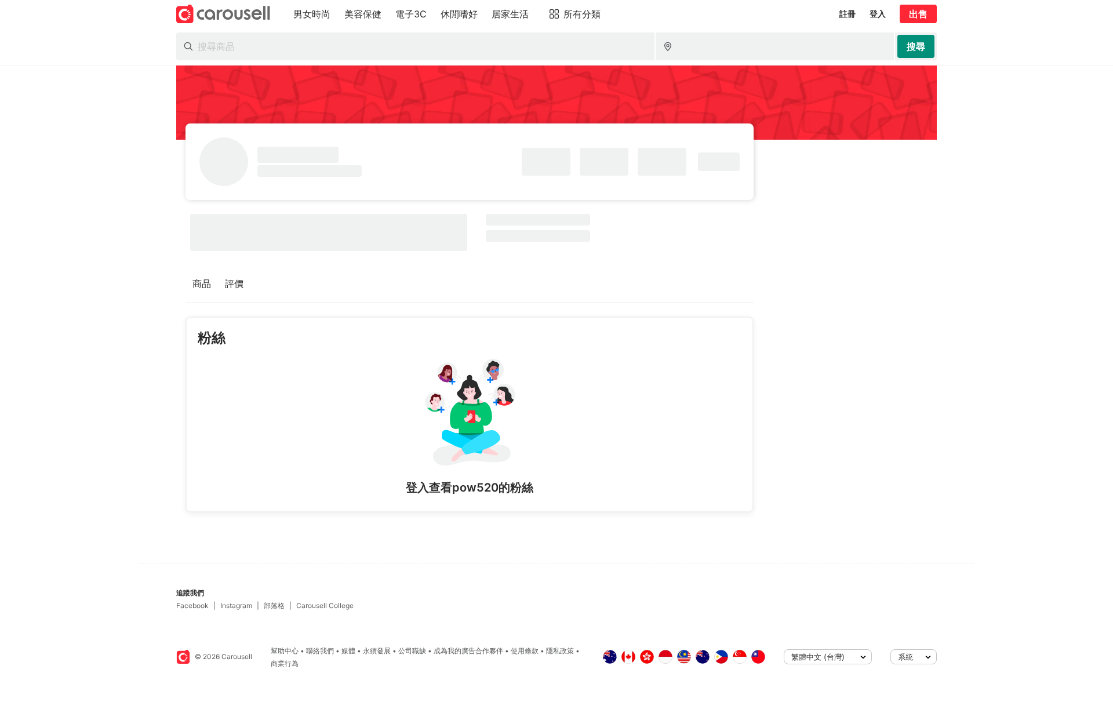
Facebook (192, 605)
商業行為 (285, 663)
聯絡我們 (320, 650)
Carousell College (325, 605)
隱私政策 (560, 650)
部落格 (274, 605)
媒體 (348, 650)
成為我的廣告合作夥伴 (468, 650)
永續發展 (377, 650)
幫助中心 (285, 650)
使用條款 (525, 650)
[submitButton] (915, 46)
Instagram (236, 605)
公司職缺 (412, 650)
